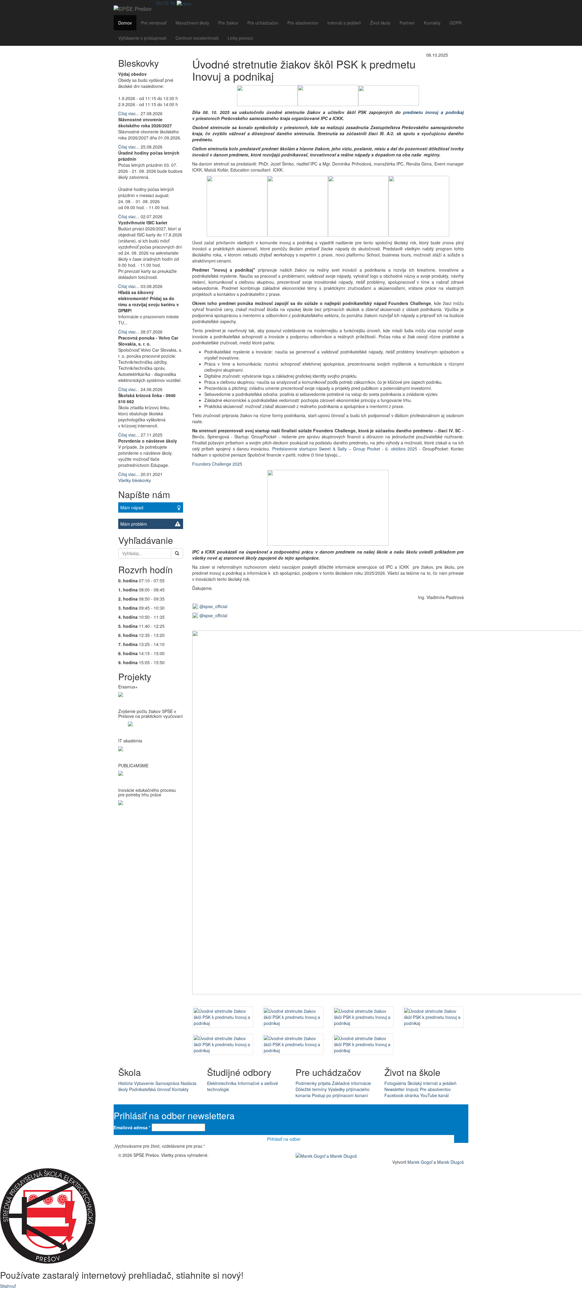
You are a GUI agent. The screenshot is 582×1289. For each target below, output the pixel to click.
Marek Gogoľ (419, 1162)
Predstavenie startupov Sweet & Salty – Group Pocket (326, 449)
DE (166, 3)
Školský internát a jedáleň (432, 1083)
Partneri (407, 23)
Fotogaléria (395, 1083)
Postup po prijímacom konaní (340, 1095)
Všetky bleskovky (134, 480)
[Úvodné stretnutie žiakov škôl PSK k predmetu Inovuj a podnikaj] (222, 1017)
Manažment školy (192, 23)
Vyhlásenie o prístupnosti (142, 38)
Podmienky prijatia (313, 1083)
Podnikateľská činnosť (150, 1089)
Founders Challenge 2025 (217, 464)
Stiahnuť (8, 1286)
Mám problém (133, 524)
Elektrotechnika (221, 1083)
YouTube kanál (434, 1095)
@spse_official (212, 606)
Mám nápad (131, 507)
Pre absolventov (302, 23)
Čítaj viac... (128, 113)
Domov (125, 23)
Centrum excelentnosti (197, 38)
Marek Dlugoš (450, 1162)
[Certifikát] (184, 3)
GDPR (456, 23)
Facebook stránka (401, 1095)
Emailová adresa (132, 1127)
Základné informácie (351, 1083)
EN (159, 3)
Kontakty (432, 23)
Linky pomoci (240, 38)
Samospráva (167, 1083)
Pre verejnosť (153, 23)
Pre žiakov (228, 23)
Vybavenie (144, 1083)
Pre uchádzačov (262, 23)
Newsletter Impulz (401, 1089)
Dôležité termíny (311, 1089)
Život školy (380, 23)
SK (173, 3)
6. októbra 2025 (402, 449)
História (125, 1083)
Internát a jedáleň (344, 23)
